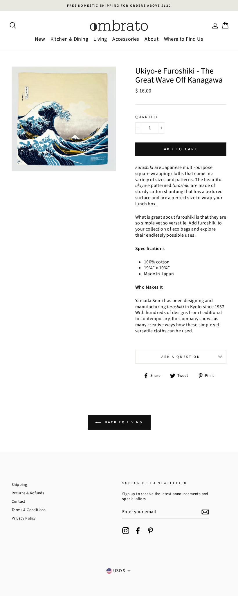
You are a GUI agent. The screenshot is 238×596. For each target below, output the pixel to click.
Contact (19, 501)
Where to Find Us (183, 39)
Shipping (19, 484)
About (151, 39)
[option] (119, 5)
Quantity (147, 117)
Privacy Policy (24, 518)
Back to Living (123, 422)
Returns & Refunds (28, 493)
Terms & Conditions (29, 510)
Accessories (125, 39)
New (40, 39)
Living (100, 39)
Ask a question (180, 356)
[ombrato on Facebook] (137, 530)
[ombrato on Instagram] (125, 530)
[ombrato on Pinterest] (150, 530)
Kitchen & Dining (69, 39)
